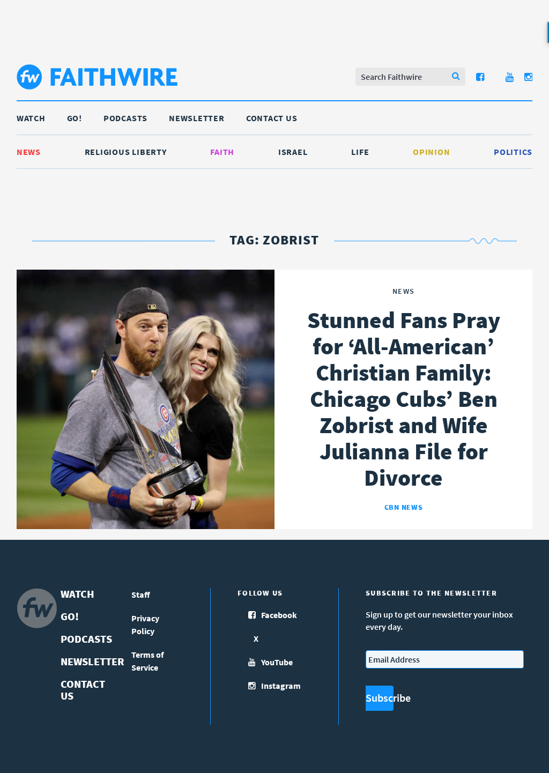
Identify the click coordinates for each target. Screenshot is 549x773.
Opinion (431, 151)
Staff (140, 594)
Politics (513, 151)
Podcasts (125, 118)
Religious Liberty (126, 151)
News (29, 151)
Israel (293, 151)
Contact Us (272, 118)
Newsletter (197, 118)
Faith (222, 151)
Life (360, 151)
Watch (31, 118)
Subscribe (380, 697)
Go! (74, 118)
